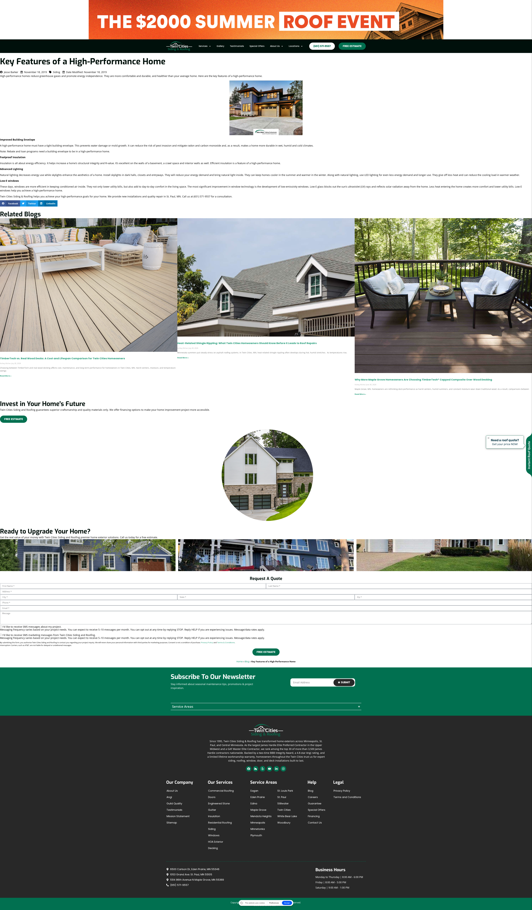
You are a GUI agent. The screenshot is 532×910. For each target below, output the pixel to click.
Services (203, 46)
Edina (253, 803)
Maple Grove (258, 810)
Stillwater (283, 803)
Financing (314, 816)
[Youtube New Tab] (269, 769)
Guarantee (314, 803)
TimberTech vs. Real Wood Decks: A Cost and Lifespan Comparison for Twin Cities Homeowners (62, 358)
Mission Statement (178, 816)
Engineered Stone (219, 803)
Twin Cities (284, 810)
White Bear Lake (287, 816)
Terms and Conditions (347, 797)
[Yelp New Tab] (262, 769)
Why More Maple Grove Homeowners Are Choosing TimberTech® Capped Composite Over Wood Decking (423, 379)
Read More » (5, 376)
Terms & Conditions (226, 642)
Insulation (214, 816)
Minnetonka (257, 829)
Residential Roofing (220, 822)
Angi (169, 797)
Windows (213, 835)
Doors (211, 797)
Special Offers (257, 46)
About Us (275, 46)
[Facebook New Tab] (248, 769)
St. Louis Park (285, 790)
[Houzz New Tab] (255, 769)
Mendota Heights (261, 816)
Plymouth (256, 835)
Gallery (220, 46)
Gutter (212, 810)
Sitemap (172, 822)
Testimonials (237, 46)
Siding (212, 829)
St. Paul (281, 797)
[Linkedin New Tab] (276, 769)
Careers (313, 797)
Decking (213, 848)
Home (239, 661)
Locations (294, 46)
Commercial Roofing (221, 790)
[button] (10, 203)
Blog (247, 661)
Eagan (254, 790)
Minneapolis (257, 822)
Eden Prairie (257, 797)
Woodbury (283, 822)
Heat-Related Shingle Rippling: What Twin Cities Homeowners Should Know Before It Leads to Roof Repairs (247, 343)
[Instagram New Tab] (283, 769)
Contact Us (315, 822)
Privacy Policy (207, 642)
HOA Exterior (215, 841)
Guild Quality (174, 803)
